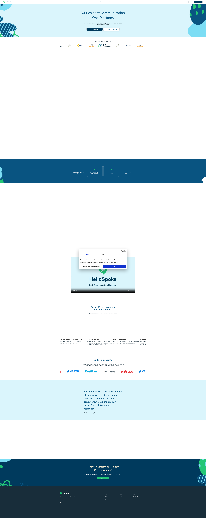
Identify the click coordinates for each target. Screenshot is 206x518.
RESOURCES (110, 2)
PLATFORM (94, 2)
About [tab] (119, 254)
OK (114, 266)
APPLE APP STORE (79, 444)
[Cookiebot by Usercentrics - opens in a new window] (121, 251)
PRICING (100, 2)
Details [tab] (103, 254)
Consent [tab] (87, 254)
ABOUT (105, 2)
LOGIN (190, 2)
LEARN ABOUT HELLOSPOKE (81, 77)
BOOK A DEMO (198, 2)
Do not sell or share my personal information (91, 266)
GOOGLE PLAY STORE (79, 449)
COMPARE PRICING (103, 199)
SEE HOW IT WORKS (111, 29)
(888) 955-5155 (63, 499)
